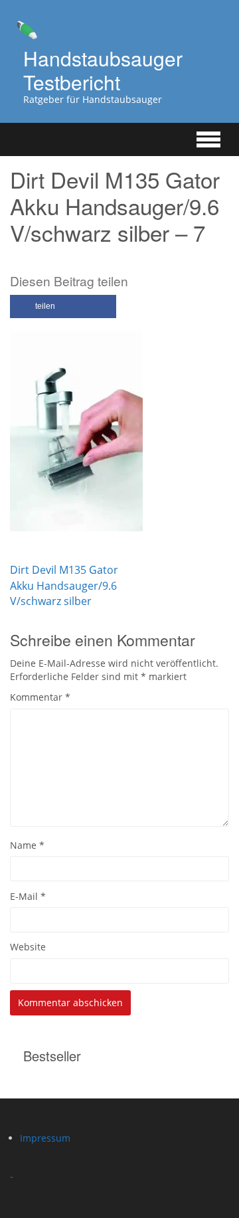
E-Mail (28, 896)
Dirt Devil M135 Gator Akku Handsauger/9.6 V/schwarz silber (64, 585)
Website (28, 946)
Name (27, 845)
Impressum (45, 1138)
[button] (63, 306)
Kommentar (40, 697)
